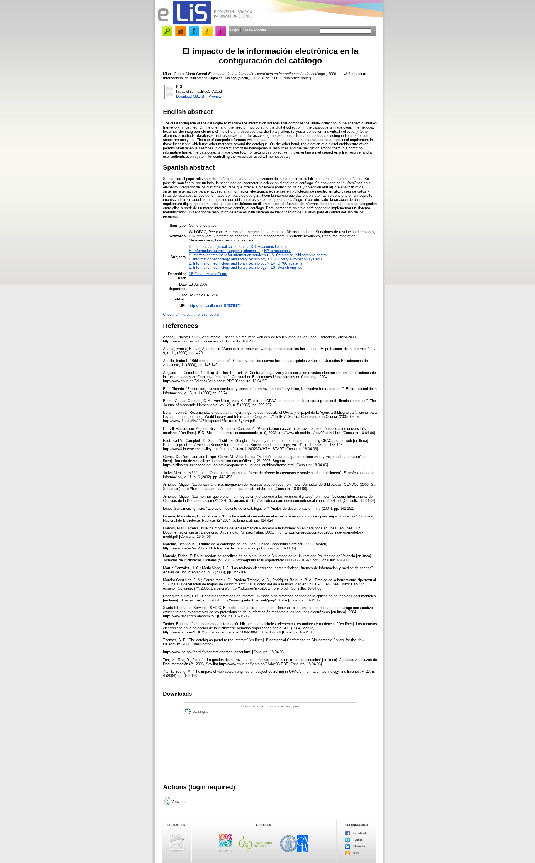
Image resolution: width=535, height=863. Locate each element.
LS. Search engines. (287, 267)
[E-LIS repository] (205, 23)
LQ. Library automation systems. (297, 259)
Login (234, 30)
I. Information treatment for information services (227, 255)
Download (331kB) (190, 96)
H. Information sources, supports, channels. (224, 251)
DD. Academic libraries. (270, 247)
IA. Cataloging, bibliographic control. (299, 255)
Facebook (359, 833)
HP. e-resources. (277, 251)
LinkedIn (358, 846)
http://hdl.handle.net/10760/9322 (215, 306)
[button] (167, 801)
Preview (214, 96)
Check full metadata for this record (191, 314)
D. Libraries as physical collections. (217, 247)
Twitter (357, 839)
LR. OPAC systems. (287, 263)
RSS (355, 853)
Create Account (254, 30)
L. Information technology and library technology (227, 259)
